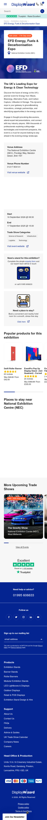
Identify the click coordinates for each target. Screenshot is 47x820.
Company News (11, 741)
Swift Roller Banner (13, 368)
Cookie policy (23, 807)
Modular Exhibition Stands (16, 681)
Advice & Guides (11, 732)
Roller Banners (11, 676)
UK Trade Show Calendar (16, 737)
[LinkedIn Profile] (31, 617)
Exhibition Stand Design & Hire (18, 699)
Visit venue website (16, 172)
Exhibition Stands (12, 667)
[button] (15, 817)
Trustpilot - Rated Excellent (29, 16)
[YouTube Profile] (38, 617)
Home (6, 21)
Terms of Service (16, 647)
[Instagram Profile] (23, 617)
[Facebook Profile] (9, 617)
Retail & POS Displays (14, 695)
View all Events (22, 547)
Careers (7, 746)
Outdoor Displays (12, 690)
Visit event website (16, 246)
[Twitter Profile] (16, 617)
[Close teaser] (27, 812)
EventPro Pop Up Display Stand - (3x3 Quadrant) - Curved (33, 370)
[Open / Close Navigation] (7, 4)
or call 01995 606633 (23, 284)
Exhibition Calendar (19, 21)
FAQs (6, 723)
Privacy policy (23, 804)
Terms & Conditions (23, 811)
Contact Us (9, 718)
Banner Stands (11, 671)
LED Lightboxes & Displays (16, 685)
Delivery (8, 727)
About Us (8, 714)
